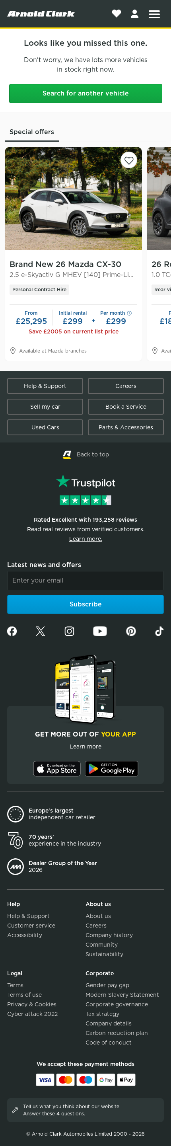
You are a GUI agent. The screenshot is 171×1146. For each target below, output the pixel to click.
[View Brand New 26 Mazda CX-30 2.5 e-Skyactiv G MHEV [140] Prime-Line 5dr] (73, 198)
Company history (109, 935)
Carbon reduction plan (117, 1033)
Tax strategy (102, 1014)
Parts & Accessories (126, 427)
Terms (15, 985)
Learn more (85, 746)
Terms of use (24, 995)
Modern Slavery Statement (122, 995)
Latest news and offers (44, 565)
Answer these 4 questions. (54, 1114)
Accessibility (24, 935)
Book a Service (125, 406)
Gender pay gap (107, 985)
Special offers (32, 132)
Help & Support (45, 386)
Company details (109, 1023)
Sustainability (104, 954)
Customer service (31, 925)
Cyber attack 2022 (32, 1014)
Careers (125, 386)
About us (98, 916)
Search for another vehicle (86, 93)
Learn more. (85, 539)
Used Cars (45, 427)
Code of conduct (109, 1042)
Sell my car (45, 406)
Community (102, 944)
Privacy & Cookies (31, 1004)
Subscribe (86, 604)
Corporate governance (117, 1004)
